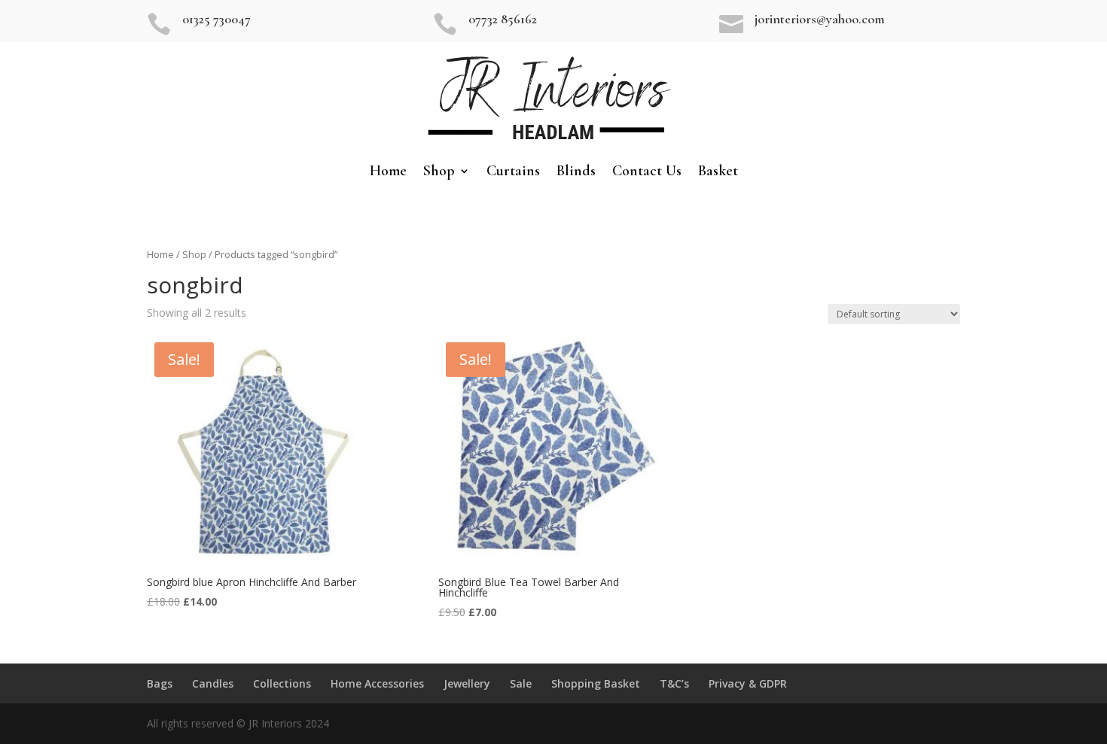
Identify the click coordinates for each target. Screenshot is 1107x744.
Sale (521, 683)
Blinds (576, 173)
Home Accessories (377, 683)
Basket (718, 173)
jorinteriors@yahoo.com (820, 19)
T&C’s (674, 683)
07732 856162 (502, 19)
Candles (212, 683)
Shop (439, 173)
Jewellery (467, 683)
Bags (159, 683)
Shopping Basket (595, 683)
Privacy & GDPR (748, 683)
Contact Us (647, 173)
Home (388, 173)
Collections (282, 683)
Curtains (513, 173)
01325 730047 (216, 19)
